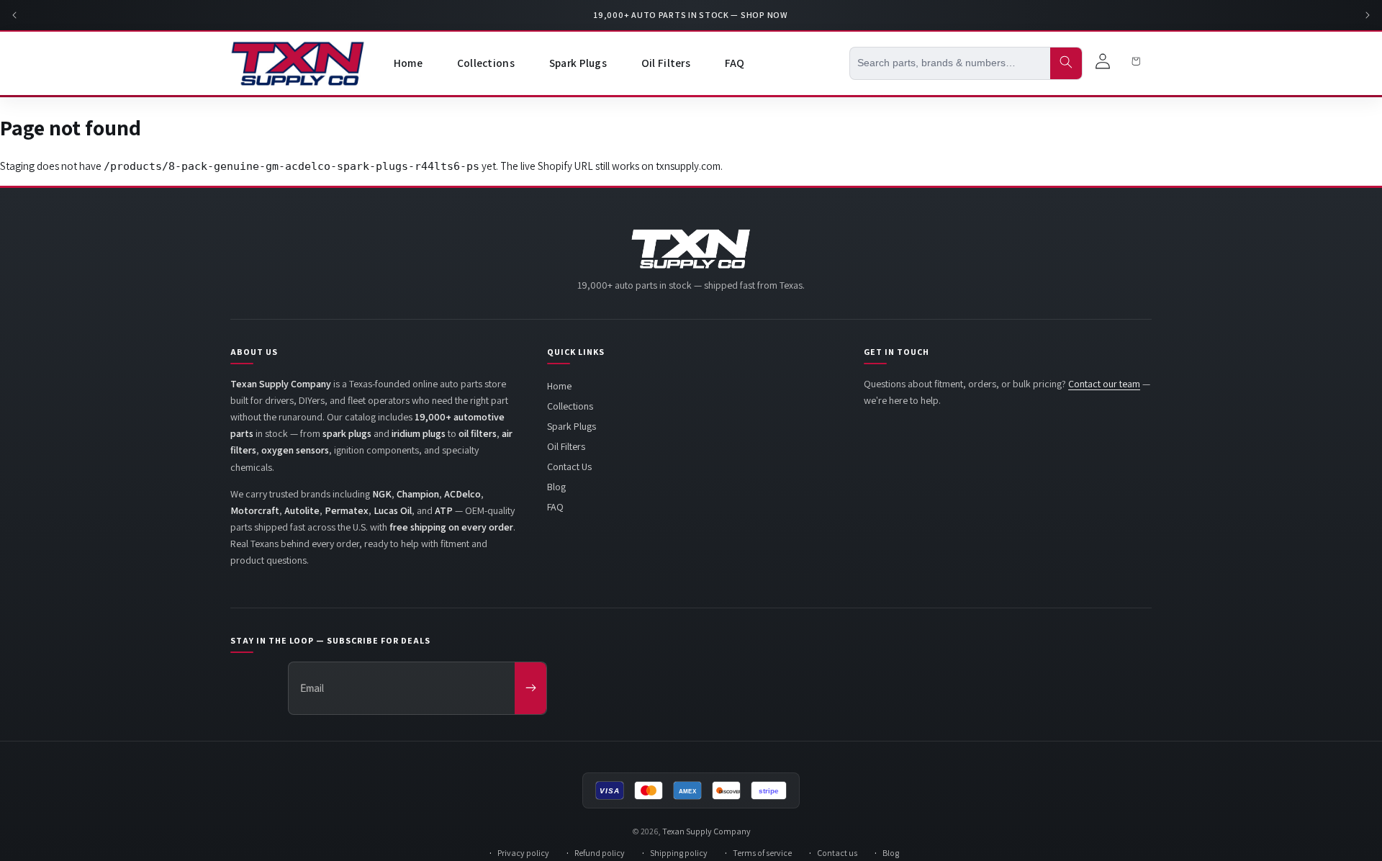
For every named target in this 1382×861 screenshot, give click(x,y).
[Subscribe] (530, 688)
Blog (556, 486)
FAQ (555, 506)
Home (559, 385)
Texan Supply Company (706, 831)
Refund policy (599, 852)
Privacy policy (523, 852)
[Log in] (1103, 63)
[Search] (1066, 63)
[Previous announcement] (14, 15)
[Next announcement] (1367, 15)
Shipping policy (679, 852)
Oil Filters (566, 446)
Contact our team (1104, 383)
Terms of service (762, 852)
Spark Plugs (571, 426)
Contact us (837, 852)
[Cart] (1136, 63)
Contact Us (569, 466)
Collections (570, 406)
